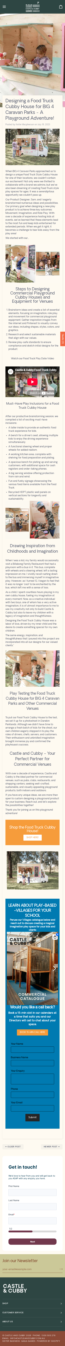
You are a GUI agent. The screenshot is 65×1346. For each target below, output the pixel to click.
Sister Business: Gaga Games (18, 1341)
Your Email (17, 1103)
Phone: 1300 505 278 (44, 1336)
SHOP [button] (5, 1304)
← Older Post (13, 1147)
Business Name (19, 1057)
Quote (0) (63, 339)
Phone (14, 1089)
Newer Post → (52, 1147)
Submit (32, 1117)
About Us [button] (7, 1322)
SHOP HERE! (32, 837)
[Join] (60, 1269)
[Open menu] (6, 6)
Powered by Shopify (48, 1341)
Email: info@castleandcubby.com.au (23, 1338)
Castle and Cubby (15, 1336)
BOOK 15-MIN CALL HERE (32, 1032)
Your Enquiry (18, 1071)
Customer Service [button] (13, 1313)
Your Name (17, 1044)
